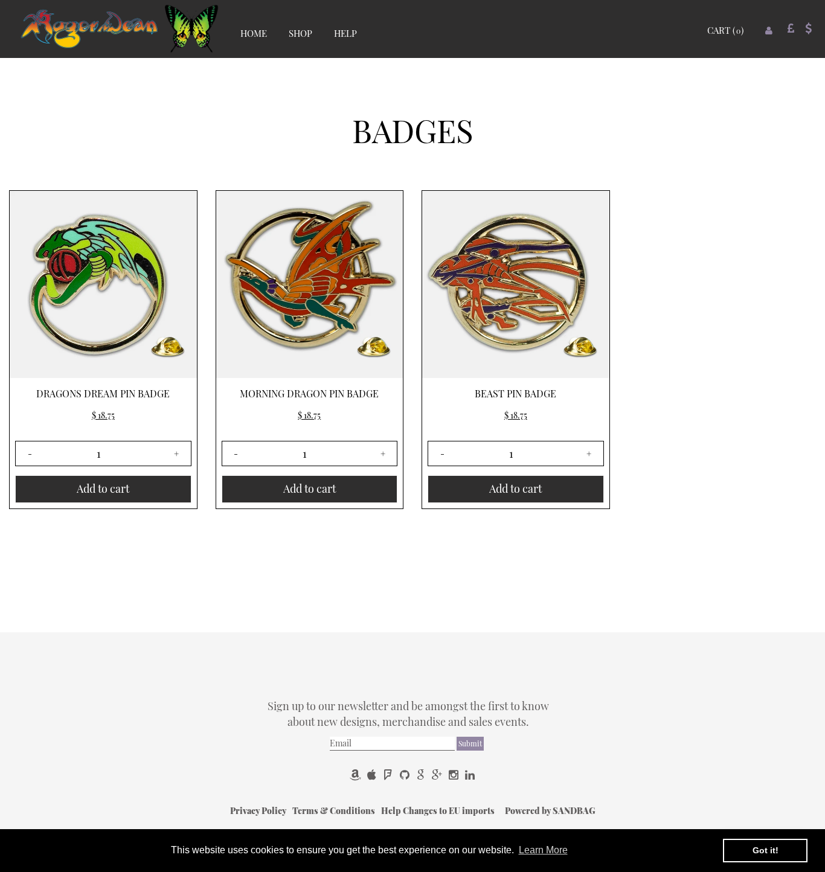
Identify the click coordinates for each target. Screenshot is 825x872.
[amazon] (356, 774)
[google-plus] (438, 774)
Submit (470, 743)
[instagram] (454, 774)
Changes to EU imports (449, 810)
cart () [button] (725, 30)
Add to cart (103, 488)
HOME (253, 33)
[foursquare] (389, 774)
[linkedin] (470, 774)
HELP (345, 33)
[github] (405, 774)
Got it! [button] (765, 850)
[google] (422, 774)
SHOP (300, 33)
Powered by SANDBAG (550, 810)
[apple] (373, 774)
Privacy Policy (259, 810)
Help (392, 810)
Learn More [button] (543, 850)
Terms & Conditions (334, 810)
